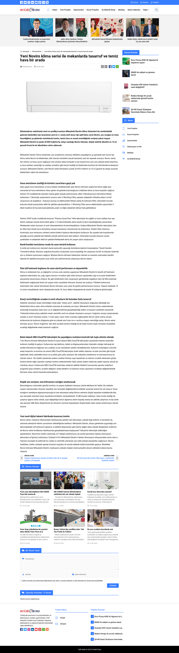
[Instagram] (28, 2)
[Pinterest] (39, 2)
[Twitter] (25, 2)
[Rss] (47, 2)
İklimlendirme (36, 51)
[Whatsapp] (43, 2)
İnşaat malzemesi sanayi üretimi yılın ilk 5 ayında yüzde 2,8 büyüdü (45, 459)
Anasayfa (26, 51)
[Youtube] (36, 2)
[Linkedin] (32, 2)
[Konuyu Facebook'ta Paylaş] (110, 66)
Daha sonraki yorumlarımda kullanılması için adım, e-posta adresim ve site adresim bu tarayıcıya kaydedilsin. (62, 581)
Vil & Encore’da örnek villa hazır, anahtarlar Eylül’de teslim (95, 459)
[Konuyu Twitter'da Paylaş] (113, 66)
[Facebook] (21, 2)
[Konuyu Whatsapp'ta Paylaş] (117, 66)
